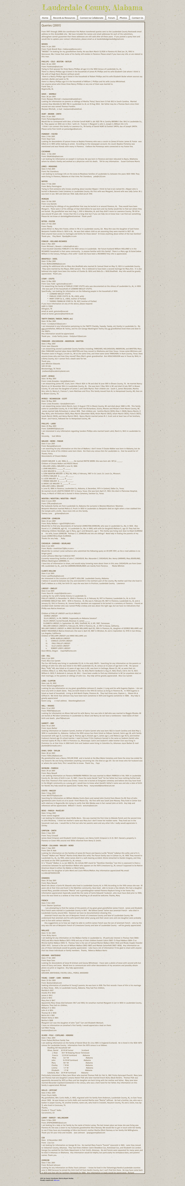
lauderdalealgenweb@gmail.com (110, 39)
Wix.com (56, 1180)
